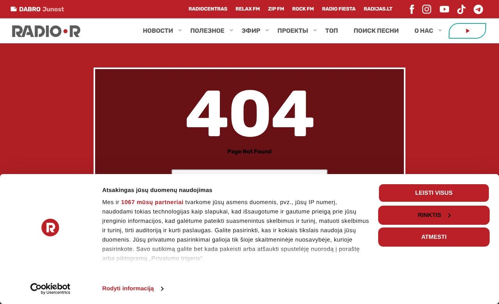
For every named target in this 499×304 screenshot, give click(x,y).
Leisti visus (434, 193)
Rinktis (429, 215)
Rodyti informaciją (128, 288)
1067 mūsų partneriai (152, 202)
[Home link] (46, 31)
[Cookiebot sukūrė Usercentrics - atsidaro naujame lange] (50, 289)
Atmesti (434, 237)
